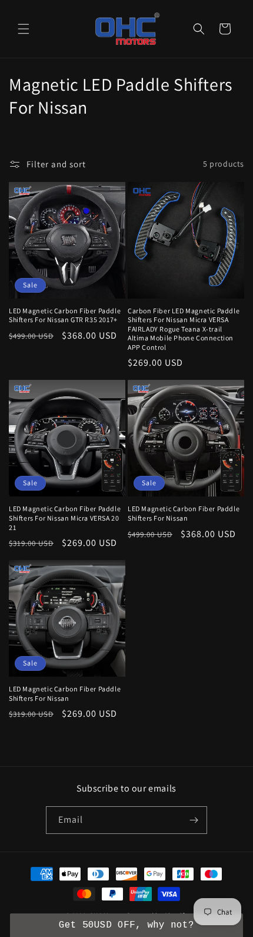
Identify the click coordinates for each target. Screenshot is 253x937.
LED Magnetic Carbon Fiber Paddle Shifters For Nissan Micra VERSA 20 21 (65, 517)
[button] (23, 29)
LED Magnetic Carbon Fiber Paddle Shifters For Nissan (183, 513)
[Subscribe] (194, 820)
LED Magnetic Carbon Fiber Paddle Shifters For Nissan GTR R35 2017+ (65, 315)
